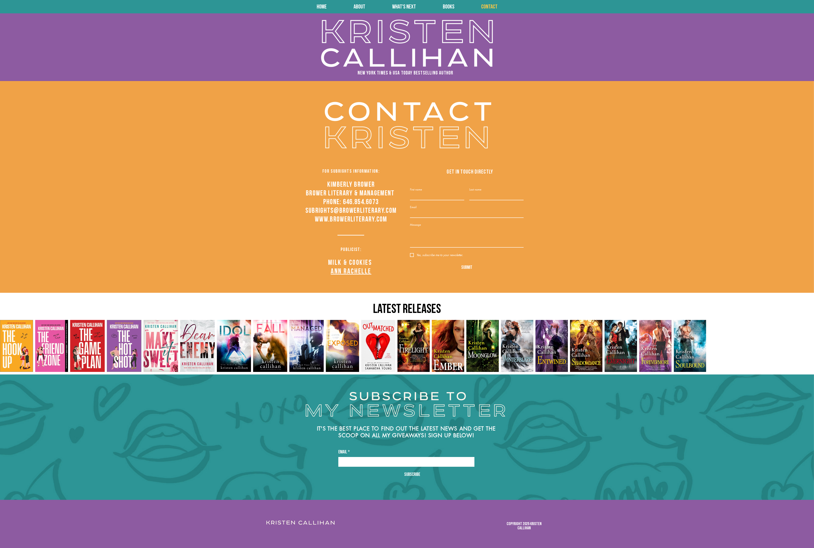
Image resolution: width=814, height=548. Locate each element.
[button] (448, 6)
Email (413, 207)
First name (416, 189)
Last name (475, 189)
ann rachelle (351, 271)
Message (415, 224)
